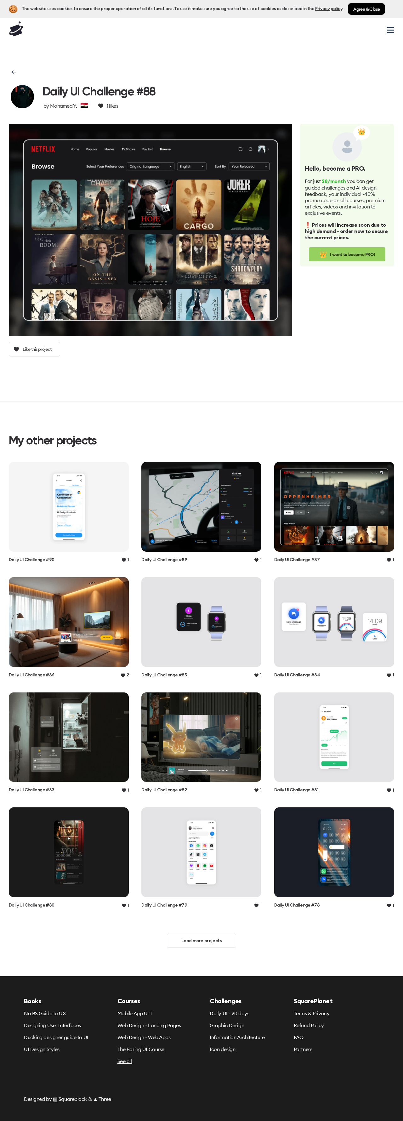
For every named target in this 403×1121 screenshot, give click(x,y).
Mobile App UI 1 (134, 1013)
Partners (303, 1049)
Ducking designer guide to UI (56, 1037)
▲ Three (102, 1099)
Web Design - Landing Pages (149, 1025)
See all (124, 1061)
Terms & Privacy (311, 1013)
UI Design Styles (42, 1049)
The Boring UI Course (140, 1049)
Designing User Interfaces (52, 1025)
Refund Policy (309, 1025)
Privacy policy (328, 9)
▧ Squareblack (70, 1099)
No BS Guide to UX (45, 1013)
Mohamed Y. (63, 106)
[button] (13, 72)
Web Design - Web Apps (144, 1037)
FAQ (299, 1037)
